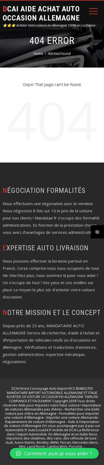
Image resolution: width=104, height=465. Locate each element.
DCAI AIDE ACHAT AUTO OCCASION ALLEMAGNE (41, 13)
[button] (54, 453)
